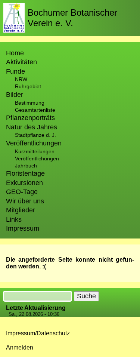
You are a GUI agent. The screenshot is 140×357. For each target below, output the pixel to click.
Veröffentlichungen (37, 158)
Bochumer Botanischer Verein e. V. (72, 17)
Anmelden (19, 347)
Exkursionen (24, 183)
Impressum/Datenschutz (38, 333)
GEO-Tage (22, 192)
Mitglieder (20, 210)
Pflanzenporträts (30, 117)
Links (14, 219)
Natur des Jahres (31, 127)
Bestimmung (29, 103)
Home (15, 53)
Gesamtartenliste (35, 110)
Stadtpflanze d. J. (35, 135)
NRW (21, 79)
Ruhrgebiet (28, 86)
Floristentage (25, 173)
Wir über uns (25, 201)
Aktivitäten (21, 62)
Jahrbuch (26, 166)
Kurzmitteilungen (35, 151)
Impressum (22, 228)
